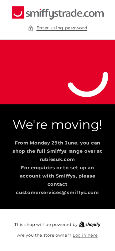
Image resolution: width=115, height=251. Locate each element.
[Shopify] (90, 224)
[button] (57, 28)
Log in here (85, 235)
